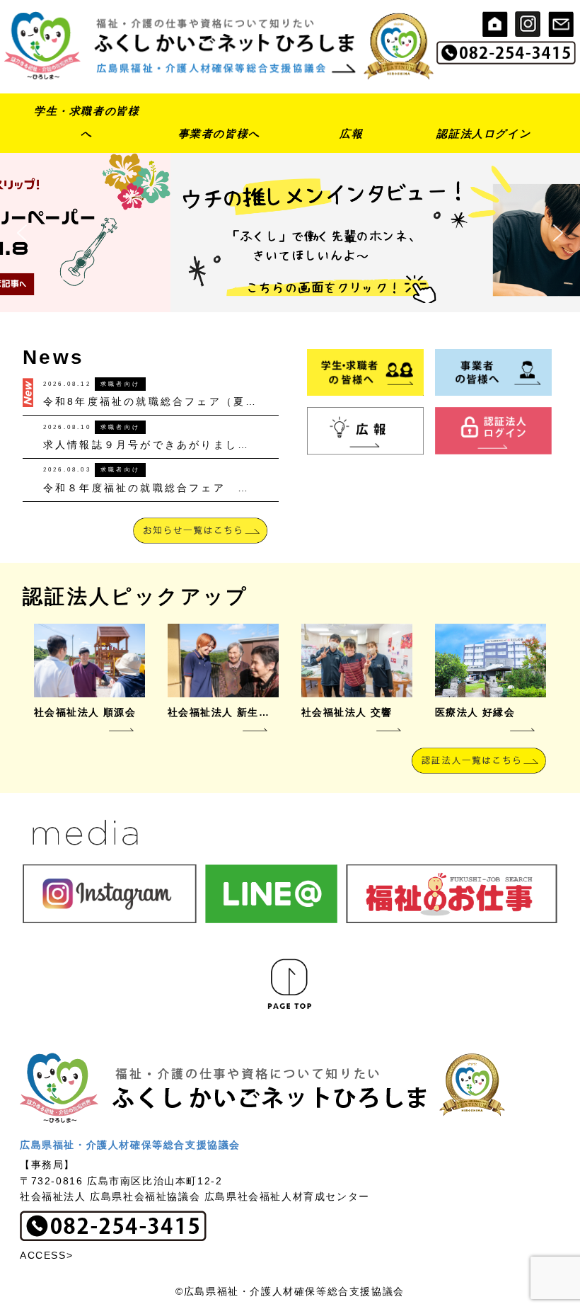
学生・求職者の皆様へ (86, 122)
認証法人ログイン (483, 133)
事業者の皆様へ (219, 133)
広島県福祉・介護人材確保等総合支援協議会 (130, 1144)
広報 (351, 133)
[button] (290, 232)
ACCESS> (46, 1255)
